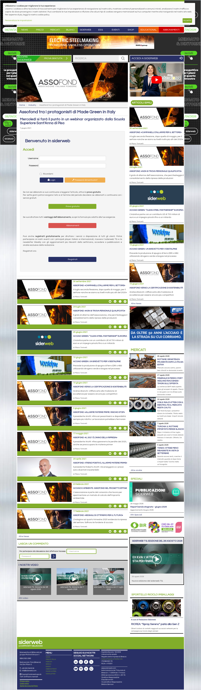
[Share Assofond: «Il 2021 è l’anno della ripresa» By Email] (110, 453)
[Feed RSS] (86, 669)
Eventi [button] (116, 30)
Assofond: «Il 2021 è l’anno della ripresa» (95, 437)
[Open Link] (100, 42)
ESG (100, 30)
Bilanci (70, 30)
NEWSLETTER (50, 674)
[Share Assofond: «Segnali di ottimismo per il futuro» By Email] (110, 531)
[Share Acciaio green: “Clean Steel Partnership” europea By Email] (110, 352)
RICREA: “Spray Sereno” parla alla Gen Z (155, 624)
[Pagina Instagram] (81, 662)
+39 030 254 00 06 (27, 668)
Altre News (24, 536)
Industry (32, 105)
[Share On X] (120, 301)
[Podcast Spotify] (81, 669)
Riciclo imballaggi (153, 594)
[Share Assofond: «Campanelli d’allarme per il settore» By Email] (110, 301)
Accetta (187, 20)
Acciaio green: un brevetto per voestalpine (97, 361)
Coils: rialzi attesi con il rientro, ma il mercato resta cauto (170, 405)
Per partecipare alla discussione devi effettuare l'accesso (42, 551)
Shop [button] (131, 30)
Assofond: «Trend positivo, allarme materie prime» (100, 463)
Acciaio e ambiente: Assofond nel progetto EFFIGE (100, 488)
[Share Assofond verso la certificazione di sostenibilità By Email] (110, 403)
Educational (149, 30)
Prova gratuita (72, 206)
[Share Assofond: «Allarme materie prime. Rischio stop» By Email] (110, 428)
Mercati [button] (55, 30)
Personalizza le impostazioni (18, 20)
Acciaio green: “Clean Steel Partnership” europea (100, 336)
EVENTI (48, 666)
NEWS (48, 657)
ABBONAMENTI (51, 669)
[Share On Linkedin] (115, 301)
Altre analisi (136, 470)
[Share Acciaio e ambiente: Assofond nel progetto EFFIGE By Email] (110, 506)
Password (33, 166)
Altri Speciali (136, 515)
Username (33, 158)
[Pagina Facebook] (86, 662)
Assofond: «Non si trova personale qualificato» (99, 311)
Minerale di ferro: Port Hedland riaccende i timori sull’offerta (170, 381)
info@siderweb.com (29, 670)
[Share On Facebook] (125, 301)
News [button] (24, 30)
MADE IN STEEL (51, 671)
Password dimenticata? (86, 180)
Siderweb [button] (85, 30)
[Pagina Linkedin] (76, 662)
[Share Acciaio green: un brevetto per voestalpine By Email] (110, 377)
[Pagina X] (91, 662)
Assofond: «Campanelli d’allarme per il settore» (99, 285)
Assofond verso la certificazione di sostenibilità (100, 387)
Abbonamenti (171, 30)
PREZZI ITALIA (51, 659)
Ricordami (48, 174)
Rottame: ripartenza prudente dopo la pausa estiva (170, 362)
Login (52, 180)
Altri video (23, 598)
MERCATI (49, 661)
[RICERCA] (123, 58)
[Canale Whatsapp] (91, 669)
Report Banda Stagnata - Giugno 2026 (148, 507)
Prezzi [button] (40, 30)
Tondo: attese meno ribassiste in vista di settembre (168, 450)
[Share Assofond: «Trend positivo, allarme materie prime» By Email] (110, 479)
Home (22, 105)
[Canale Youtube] (76, 669)
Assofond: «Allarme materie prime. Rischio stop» (99, 412)
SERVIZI (48, 664)
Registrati (72, 259)
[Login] (53, 556)
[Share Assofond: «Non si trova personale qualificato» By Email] (110, 326)
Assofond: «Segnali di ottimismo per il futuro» (98, 515)
